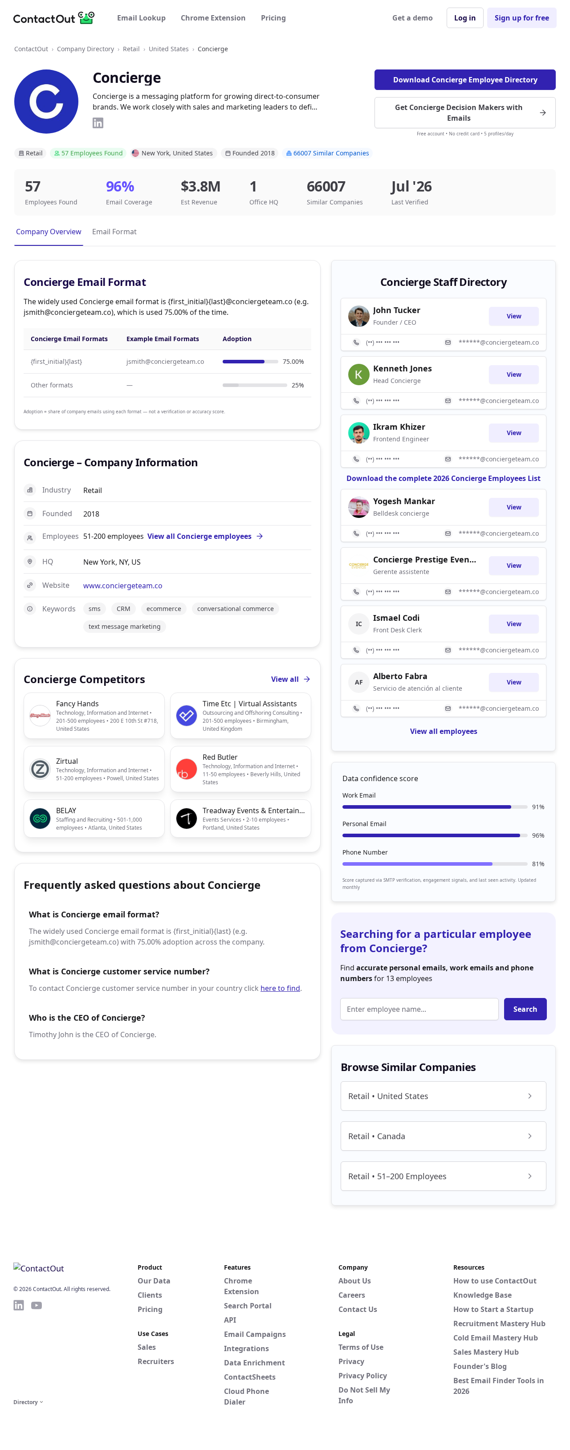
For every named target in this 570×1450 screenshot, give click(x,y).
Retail (131, 49)
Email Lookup (141, 18)
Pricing (273, 18)
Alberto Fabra (400, 676)
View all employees (443, 731)
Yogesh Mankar (404, 501)
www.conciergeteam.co (123, 586)
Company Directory (85, 49)
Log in (465, 18)
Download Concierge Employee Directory (465, 80)
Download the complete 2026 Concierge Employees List (443, 478)
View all (285, 679)
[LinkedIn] (98, 123)
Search (525, 1009)
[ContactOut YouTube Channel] (36, 1347)
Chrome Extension (213, 18)
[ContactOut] (57, 18)
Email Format (114, 231)
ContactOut (31, 49)
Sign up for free (522, 18)
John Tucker (396, 309)
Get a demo (412, 18)
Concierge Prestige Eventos (425, 559)
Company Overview (48, 231)
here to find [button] (280, 988)
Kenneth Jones (402, 368)
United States (169, 49)
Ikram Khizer (399, 426)
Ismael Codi (396, 617)
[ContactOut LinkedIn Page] (18, 1347)
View (514, 316)
